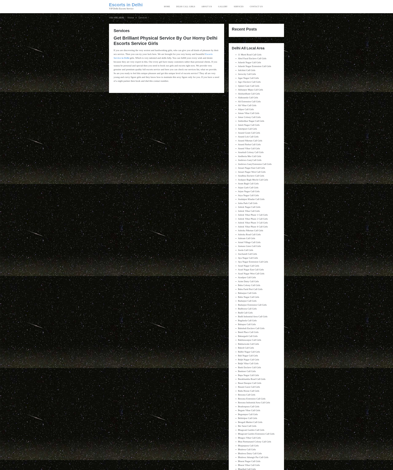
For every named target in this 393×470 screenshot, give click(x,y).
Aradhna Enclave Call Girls (251, 176)
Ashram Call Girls (246, 238)
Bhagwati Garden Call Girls (251, 430)
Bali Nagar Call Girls (248, 355)
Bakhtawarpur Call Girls (249, 340)
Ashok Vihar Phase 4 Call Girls (253, 226)
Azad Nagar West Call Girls (251, 273)
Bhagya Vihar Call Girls (249, 438)
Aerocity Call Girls (247, 74)
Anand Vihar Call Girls (249, 148)
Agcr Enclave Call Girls (249, 82)
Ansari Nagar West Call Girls (252, 172)
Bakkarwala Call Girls (248, 344)
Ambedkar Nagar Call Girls (251, 121)
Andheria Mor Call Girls (249, 156)
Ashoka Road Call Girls (249, 234)
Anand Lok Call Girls (248, 136)
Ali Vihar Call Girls (247, 105)
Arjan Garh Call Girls (248, 187)
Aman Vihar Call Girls (248, 113)
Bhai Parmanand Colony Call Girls (254, 441)
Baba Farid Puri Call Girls (250, 289)
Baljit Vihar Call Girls (248, 363)
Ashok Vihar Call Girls (249, 211)
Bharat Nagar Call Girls (249, 461)
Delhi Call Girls (185, 7)
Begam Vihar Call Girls (249, 410)
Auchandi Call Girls (247, 254)
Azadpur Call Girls (247, 277)
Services (239, 7)
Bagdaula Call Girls (247, 320)
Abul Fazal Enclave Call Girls (252, 58)
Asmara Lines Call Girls (249, 246)
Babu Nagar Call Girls (248, 297)
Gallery (223, 7)
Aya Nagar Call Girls (248, 258)
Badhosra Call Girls (247, 308)
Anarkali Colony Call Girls (251, 152)
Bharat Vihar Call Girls (249, 465)
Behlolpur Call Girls (247, 418)
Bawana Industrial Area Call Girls (254, 402)
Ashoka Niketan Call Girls (250, 230)
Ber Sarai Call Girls (247, 426)
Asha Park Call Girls (247, 203)
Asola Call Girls (245, 250)
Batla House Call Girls (248, 391)
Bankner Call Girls (247, 371)
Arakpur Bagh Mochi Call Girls (253, 179)
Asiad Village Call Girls (249, 242)
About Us (206, 7)
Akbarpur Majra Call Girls (250, 89)
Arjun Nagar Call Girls (249, 191)
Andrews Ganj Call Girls (249, 160)
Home (167, 7)
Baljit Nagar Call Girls (248, 359)
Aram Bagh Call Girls (248, 183)
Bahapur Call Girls (247, 324)
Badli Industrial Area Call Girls (252, 316)
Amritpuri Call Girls (247, 129)
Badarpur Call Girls (247, 301)
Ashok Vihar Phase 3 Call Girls (253, 222)
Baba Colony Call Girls (249, 285)
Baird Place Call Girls (248, 332)
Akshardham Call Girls (249, 93)
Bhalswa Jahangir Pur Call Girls (253, 457)
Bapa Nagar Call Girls (248, 375)
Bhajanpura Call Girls (248, 445)
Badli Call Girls (245, 312)
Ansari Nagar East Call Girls (251, 168)
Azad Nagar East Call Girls (251, 269)
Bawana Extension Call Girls (251, 398)
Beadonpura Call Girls (248, 406)
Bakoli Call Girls (246, 348)
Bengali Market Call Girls (250, 422)
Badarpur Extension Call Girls (252, 305)
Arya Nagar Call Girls (248, 195)
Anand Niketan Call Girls (250, 140)
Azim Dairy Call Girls (248, 281)
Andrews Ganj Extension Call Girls (255, 164)
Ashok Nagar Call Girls (249, 207)
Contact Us (256, 7)
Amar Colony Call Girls (249, 117)
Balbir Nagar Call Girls (249, 352)
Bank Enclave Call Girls (249, 367)
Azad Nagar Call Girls (248, 266)
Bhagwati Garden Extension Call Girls (256, 434)
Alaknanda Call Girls (248, 97)
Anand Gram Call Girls (249, 133)
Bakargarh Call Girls (248, 336)
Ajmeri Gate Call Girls (248, 86)
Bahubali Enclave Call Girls (251, 328)
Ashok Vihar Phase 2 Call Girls (253, 219)
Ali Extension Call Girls (249, 101)
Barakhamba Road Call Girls (251, 379)
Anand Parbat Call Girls (249, 144)
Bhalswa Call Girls (247, 449)
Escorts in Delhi (126, 4)
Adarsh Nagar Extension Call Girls (254, 66)
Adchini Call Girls (246, 70)
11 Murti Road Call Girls (249, 54)
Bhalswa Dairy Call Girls (250, 453)
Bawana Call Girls (246, 394)
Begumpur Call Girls (248, 414)
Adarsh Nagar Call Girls (249, 62)
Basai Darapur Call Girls (249, 383)
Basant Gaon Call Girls (249, 387)
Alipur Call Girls (246, 109)
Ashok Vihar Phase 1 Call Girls (253, 215)
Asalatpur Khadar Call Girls (251, 199)
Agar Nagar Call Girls (248, 78)
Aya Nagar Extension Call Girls (253, 262)
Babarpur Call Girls (247, 293)
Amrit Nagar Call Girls (249, 125)
